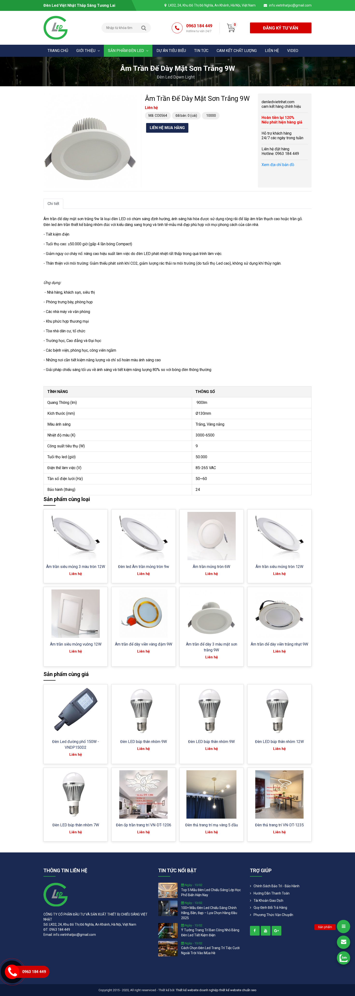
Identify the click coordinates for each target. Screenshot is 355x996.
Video (292, 50)
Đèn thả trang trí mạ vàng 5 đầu (211, 825)
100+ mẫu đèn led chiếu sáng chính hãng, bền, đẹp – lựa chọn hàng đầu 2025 (209, 913)
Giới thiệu (86, 50)
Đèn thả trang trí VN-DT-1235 (279, 825)
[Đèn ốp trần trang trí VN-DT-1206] (143, 794)
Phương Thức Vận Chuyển (273, 915)
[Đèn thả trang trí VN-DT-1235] (279, 794)
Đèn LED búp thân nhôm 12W (279, 741)
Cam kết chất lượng (237, 50)
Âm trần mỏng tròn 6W (211, 566)
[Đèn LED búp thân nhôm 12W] (279, 711)
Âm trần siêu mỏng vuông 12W (75, 644)
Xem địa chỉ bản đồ (278, 164)
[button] (133, 98)
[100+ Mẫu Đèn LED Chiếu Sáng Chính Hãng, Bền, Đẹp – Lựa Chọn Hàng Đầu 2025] (168, 908)
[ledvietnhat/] (255, 931)
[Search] (143, 28)
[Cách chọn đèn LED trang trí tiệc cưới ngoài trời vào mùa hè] (168, 948)
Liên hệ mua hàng (167, 127)
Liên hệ (272, 50)
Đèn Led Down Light (176, 77)
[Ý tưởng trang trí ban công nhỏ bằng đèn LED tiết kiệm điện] (168, 930)
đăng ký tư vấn (280, 27)
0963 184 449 (199, 28)
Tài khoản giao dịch (268, 900)
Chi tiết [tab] (53, 203)
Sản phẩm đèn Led (126, 50)
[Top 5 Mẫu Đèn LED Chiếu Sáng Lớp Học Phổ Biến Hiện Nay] (168, 890)
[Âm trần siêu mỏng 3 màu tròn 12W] (75, 536)
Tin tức (201, 50)
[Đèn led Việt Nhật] (55, 27)
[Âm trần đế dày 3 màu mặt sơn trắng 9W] (211, 613)
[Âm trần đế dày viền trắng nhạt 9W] (279, 613)
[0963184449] (343, 958)
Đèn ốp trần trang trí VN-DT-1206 (143, 825)
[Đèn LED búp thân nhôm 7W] (75, 794)
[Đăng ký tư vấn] (343, 942)
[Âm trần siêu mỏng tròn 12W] (279, 536)
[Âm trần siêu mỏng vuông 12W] (75, 613)
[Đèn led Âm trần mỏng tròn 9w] (143, 536)
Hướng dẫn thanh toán (272, 893)
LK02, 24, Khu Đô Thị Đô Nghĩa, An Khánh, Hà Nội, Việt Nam (212, 5)
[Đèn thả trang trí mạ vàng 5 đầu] (211, 794)
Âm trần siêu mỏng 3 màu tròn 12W (75, 566)
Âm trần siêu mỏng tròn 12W (279, 566)
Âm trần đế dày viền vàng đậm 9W (143, 644)
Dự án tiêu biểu (171, 50)
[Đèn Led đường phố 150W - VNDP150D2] (75, 711)
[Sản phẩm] (343, 926)
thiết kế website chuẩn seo (237, 990)
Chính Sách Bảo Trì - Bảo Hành (276, 886)
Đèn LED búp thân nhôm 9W (143, 741)
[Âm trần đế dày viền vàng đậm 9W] (143, 613)
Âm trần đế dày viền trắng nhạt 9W (279, 644)
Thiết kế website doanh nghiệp (197, 990)
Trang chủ (58, 50)
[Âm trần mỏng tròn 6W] (211, 536)
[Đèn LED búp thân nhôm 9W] (143, 711)
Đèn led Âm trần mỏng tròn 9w (143, 566)
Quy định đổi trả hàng (270, 907)
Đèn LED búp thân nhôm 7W (75, 825)
